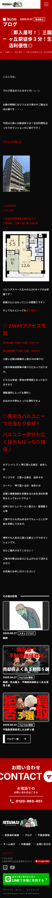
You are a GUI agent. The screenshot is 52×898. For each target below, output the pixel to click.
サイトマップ (32, 889)
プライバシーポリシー (13, 889)
